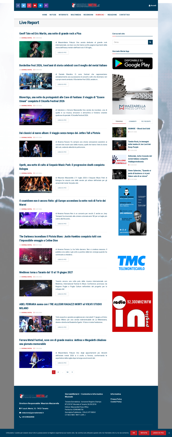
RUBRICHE (100, 15)
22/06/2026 (38, 277)
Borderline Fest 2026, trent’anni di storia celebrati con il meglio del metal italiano (63, 65)
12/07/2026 (38, 209)
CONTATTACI (124, 15)
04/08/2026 (38, 70)
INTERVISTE (63, 15)
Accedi (153, 5)
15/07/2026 (38, 173)
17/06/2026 (38, 348)
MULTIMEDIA (76, 15)
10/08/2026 (38, 38)
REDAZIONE (112, 15)
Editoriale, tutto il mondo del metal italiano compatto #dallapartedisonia (140, 159)
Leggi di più (62, 52)
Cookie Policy (116, 402)
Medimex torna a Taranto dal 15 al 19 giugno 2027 (46, 272)
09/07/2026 (38, 245)
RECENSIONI (88, 15)
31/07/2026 (38, 105)
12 (67, 372)
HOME (44, 15)
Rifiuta (144, 433)
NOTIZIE (53, 15)
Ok (134, 433)
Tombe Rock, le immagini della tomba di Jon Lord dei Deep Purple (139, 144)
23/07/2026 (38, 137)
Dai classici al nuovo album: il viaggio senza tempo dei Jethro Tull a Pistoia (59, 133)
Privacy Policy (116, 399)
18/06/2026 (38, 312)
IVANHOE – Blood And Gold (139, 128)
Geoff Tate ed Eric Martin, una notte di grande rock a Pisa (50, 33)
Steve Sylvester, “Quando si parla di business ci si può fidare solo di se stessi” (139, 173)
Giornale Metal (26, 38)
